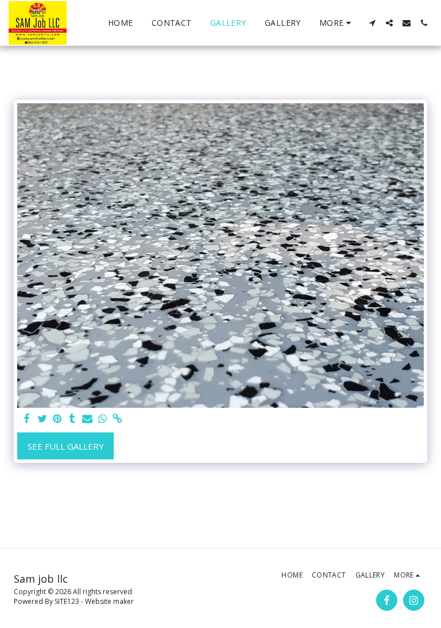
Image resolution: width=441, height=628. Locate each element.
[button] (372, 23)
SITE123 (67, 601)
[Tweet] (42, 419)
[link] (117, 419)
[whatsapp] (102, 419)
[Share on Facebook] (27, 419)
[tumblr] (72, 419)
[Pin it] (57, 419)
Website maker (109, 601)
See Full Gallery (66, 446)
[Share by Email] (87, 419)
